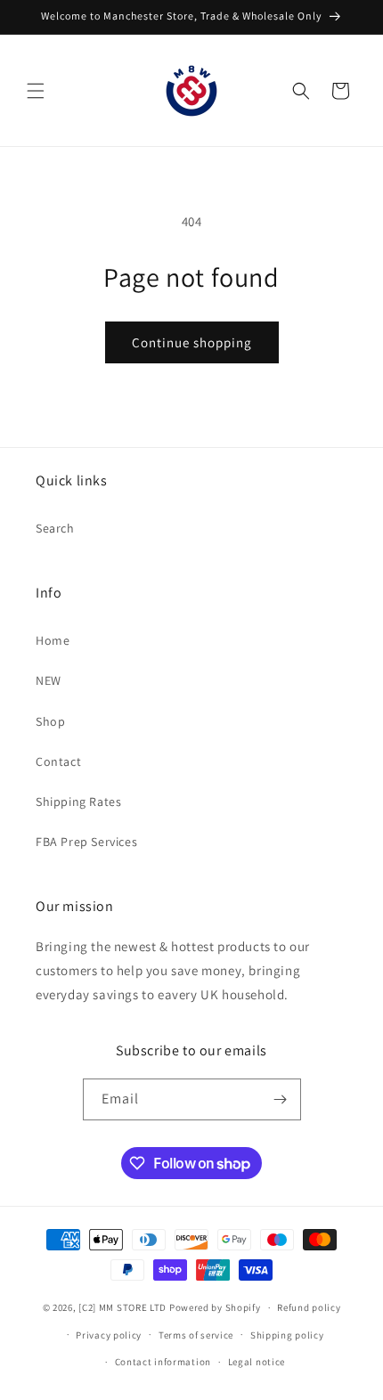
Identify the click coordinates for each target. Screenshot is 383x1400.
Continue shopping (192, 342)
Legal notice (256, 1361)
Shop (50, 721)
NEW (48, 680)
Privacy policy (109, 1335)
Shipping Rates (78, 802)
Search (55, 528)
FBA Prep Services (86, 842)
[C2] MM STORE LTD (122, 1307)
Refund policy (308, 1307)
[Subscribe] (280, 1099)
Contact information (163, 1361)
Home (52, 640)
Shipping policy (287, 1335)
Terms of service (196, 1335)
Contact (58, 761)
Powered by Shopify (215, 1307)
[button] (35, 90)
